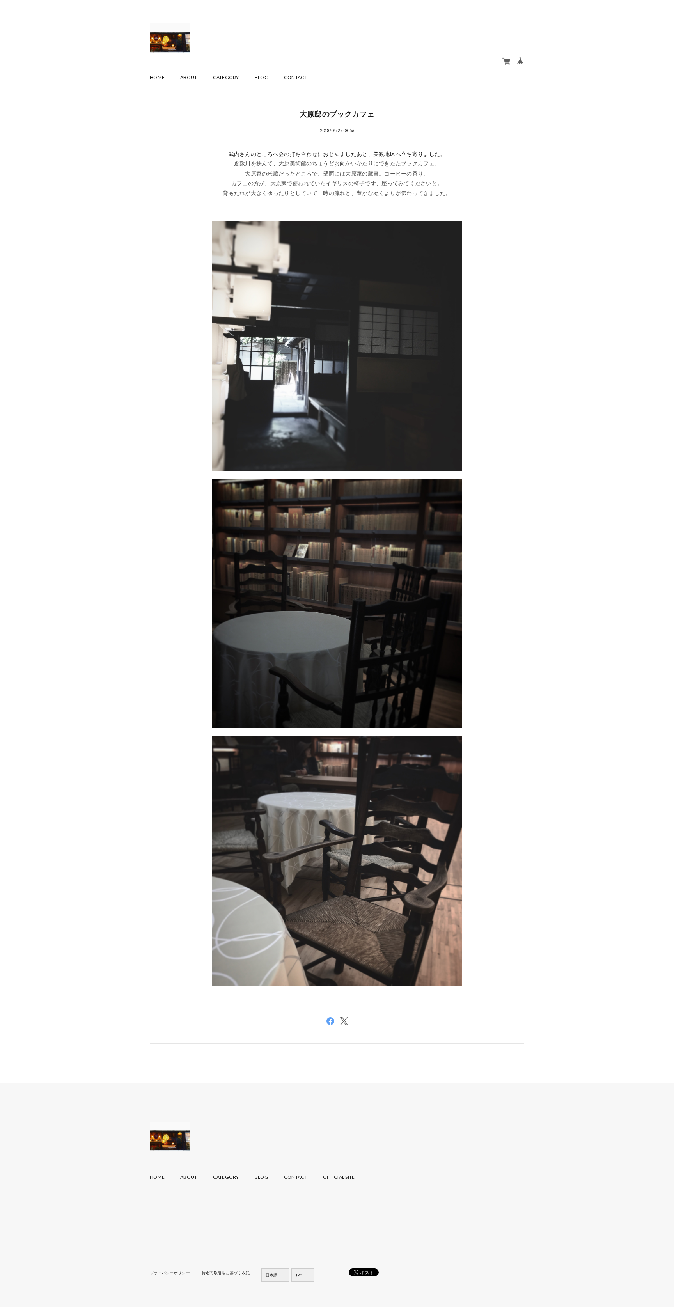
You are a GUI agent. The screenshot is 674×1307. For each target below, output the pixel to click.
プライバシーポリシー (170, 1272)
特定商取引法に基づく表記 (226, 1272)
